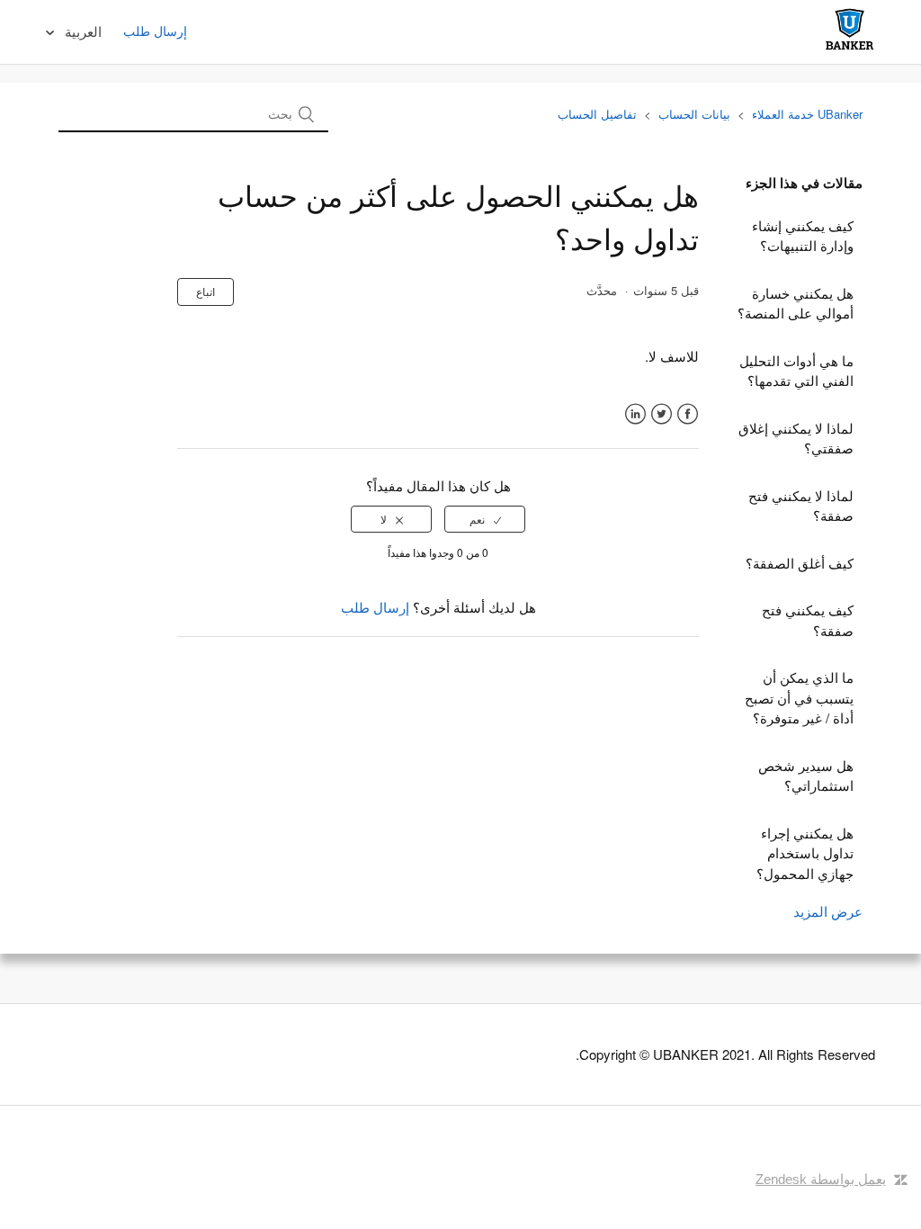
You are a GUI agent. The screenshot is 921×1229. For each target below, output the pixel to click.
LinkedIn (635, 414)
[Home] (849, 49)
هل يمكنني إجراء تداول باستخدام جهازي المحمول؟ (805, 853)
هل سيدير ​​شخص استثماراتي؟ (806, 775)
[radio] (484, 519)
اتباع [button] (205, 291)
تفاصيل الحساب (597, 113)
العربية (81, 31)
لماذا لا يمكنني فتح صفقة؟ (801, 505)
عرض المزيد (828, 911)
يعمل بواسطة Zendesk (821, 1179)
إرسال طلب (155, 31)
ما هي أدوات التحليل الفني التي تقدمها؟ (796, 370)
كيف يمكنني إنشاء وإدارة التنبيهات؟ (803, 236)
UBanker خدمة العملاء (807, 113)
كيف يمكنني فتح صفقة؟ (808, 620)
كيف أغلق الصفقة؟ (800, 562)
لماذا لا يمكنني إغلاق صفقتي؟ (796, 438)
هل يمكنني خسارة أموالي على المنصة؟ (796, 303)
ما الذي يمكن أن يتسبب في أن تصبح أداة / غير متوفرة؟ (799, 697)
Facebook (687, 414)
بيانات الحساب (694, 113)
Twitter (661, 414)
